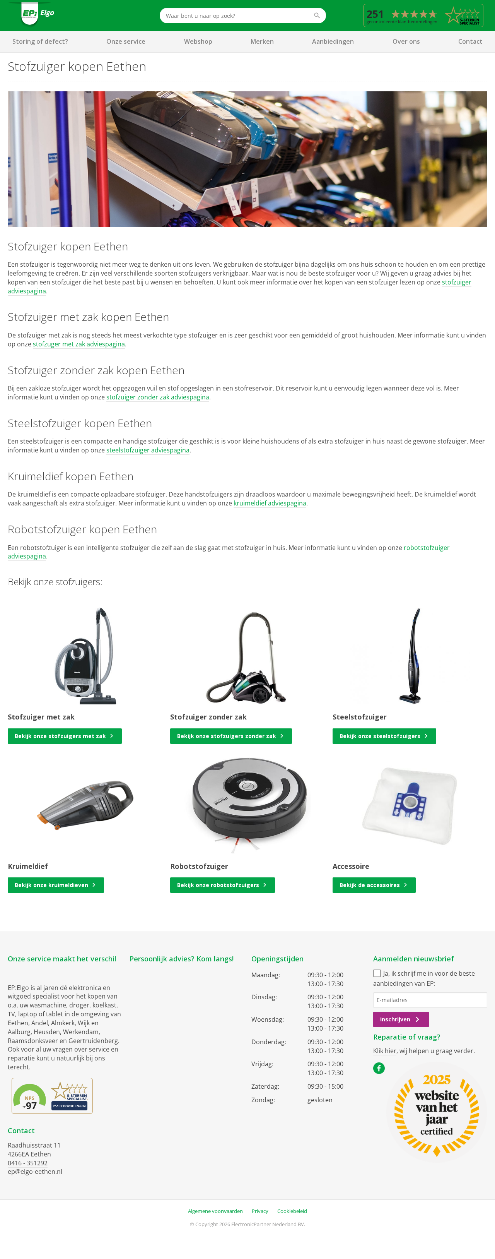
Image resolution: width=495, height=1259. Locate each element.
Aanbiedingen (333, 41)
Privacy (260, 1211)
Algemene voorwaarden (215, 1211)
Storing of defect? (40, 41)
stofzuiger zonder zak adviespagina (157, 397)
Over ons (406, 41)
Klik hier (384, 1051)
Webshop (198, 41)
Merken (262, 41)
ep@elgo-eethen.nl (35, 1171)
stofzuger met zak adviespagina (79, 344)
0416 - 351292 (28, 1163)
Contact (470, 41)
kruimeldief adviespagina (270, 503)
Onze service (125, 41)
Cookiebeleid (292, 1211)
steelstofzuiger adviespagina (147, 450)
